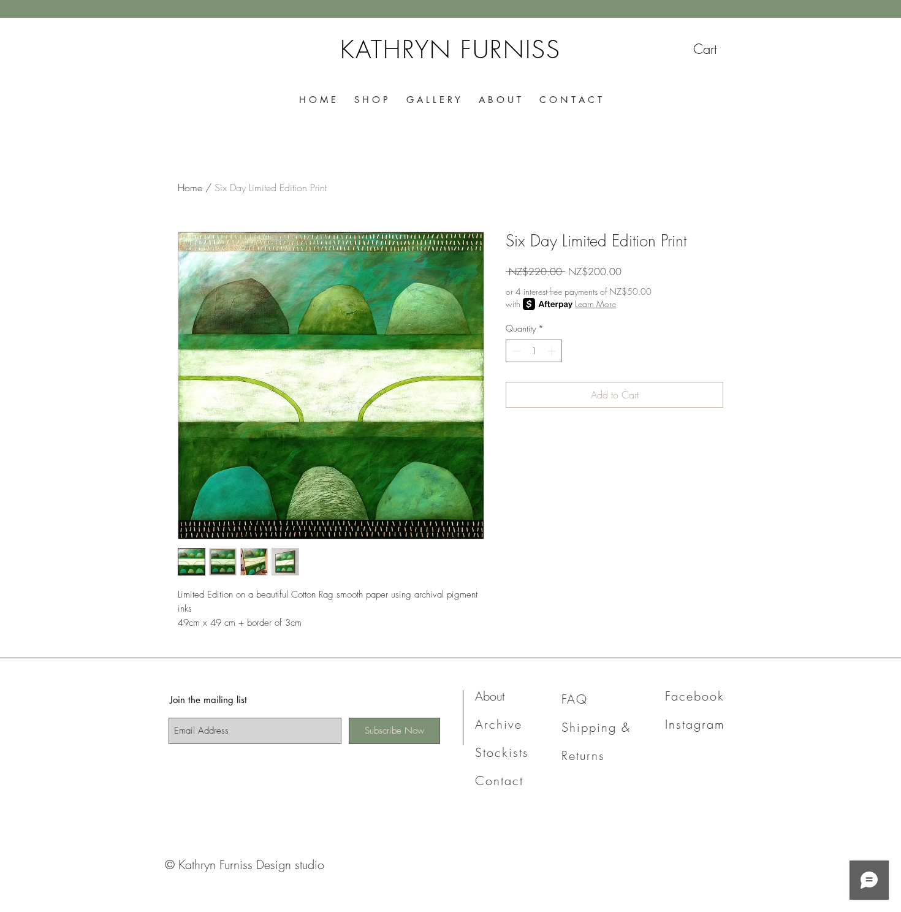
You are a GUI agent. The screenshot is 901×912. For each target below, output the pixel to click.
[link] (717, 49)
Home (190, 187)
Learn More (595, 304)
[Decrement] (515, 351)
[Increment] (552, 351)
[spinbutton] (534, 351)
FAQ (574, 699)
